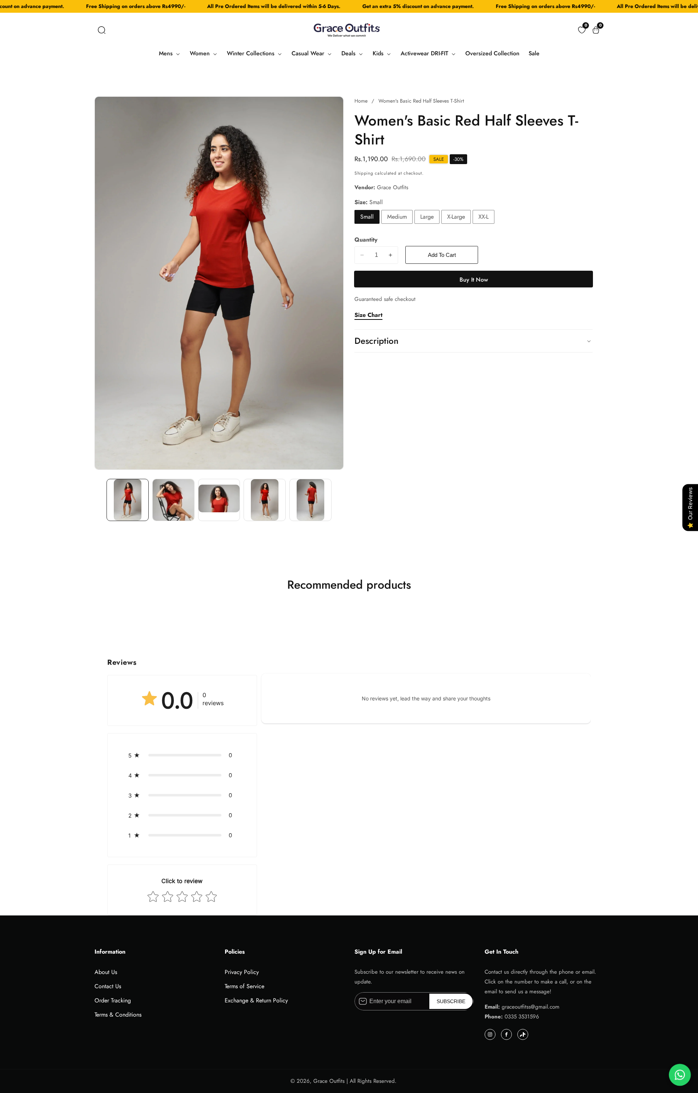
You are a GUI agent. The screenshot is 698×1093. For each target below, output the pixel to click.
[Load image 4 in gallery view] (265, 500)
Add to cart (442, 255)
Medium (397, 216)
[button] (102, 30)
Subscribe (451, 1001)
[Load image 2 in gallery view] (173, 500)
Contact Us (108, 986)
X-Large (456, 216)
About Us (106, 972)
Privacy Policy (242, 972)
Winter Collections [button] (251, 53)
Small (367, 216)
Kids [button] (379, 53)
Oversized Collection (492, 53)
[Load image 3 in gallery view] (219, 500)
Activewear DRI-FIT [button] (425, 53)
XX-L (483, 216)
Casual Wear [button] (309, 53)
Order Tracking (113, 1000)
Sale (534, 53)
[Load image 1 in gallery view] (128, 500)
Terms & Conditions (118, 1014)
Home (361, 100)
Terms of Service (244, 986)
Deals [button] (349, 53)
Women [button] (201, 53)
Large (427, 216)
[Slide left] (100, 500)
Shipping (363, 173)
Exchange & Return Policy (256, 1000)
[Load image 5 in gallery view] (310, 500)
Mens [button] (166, 53)
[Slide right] (338, 500)
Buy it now (474, 279)
